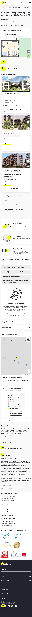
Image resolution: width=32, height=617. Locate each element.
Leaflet (22, 374)
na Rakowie (13, 34)
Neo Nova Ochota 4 (25, 33)
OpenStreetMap (28, 374)
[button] (28, 84)
